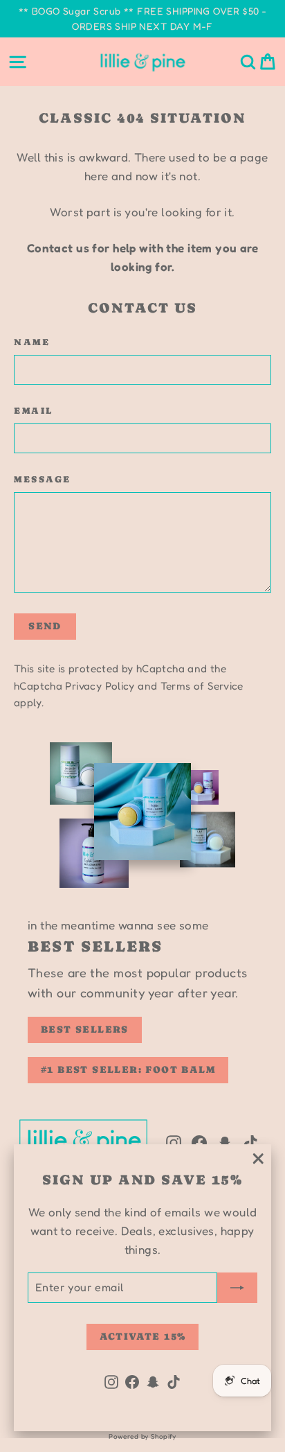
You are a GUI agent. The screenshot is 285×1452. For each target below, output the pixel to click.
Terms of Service (201, 685)
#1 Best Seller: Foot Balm (128, 1069)
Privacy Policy (99, 685)
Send (45, 625)
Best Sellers (85, 1029)
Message (42, 479)
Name (32, 342)
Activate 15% (143, 1336)
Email (33, 410)
